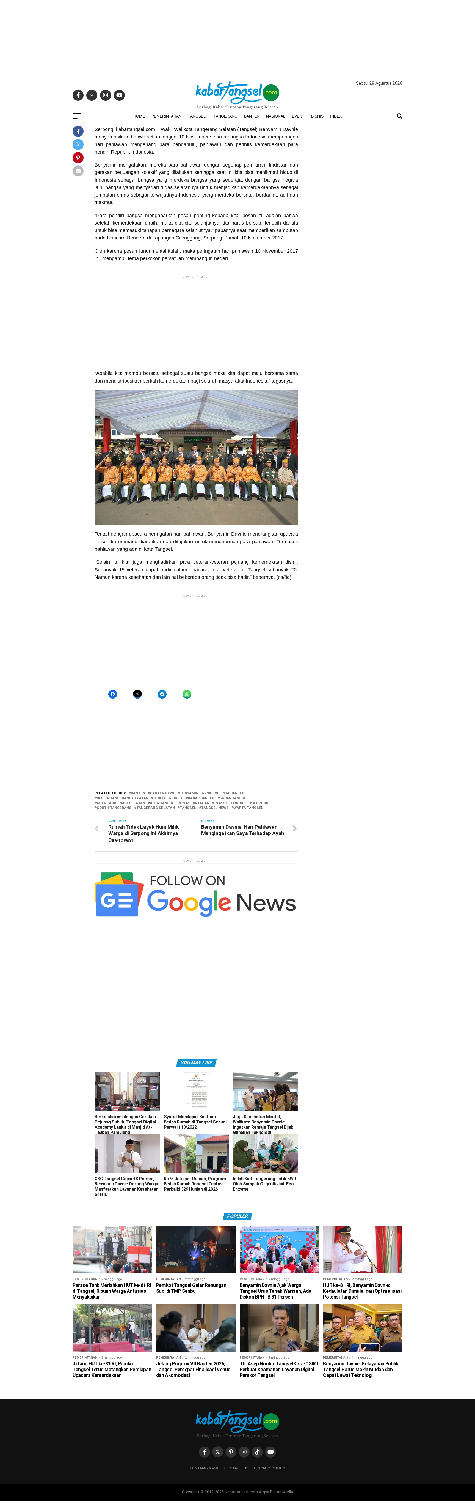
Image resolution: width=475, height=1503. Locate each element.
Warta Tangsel (248, 808)
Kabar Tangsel (234, 798)
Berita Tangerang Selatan (122, 798)
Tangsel (197, 116)
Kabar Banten (201, 798)
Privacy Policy (269, 1468)
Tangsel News (215, 808)
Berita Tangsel (168, 798)
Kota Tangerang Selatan (121, 803)
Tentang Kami (204, 1468)
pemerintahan (195, 803)
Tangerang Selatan (155, 808)
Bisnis (317, 116)
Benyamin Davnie (196, 793)
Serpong (260, 803)
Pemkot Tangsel (230, 803)
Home (139, 116)
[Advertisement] (237, 38)
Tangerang (226, 116)
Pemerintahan (166, 116)
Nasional (275, 116)
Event (298, 116)
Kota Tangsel (163, 803)
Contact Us (236, 1468)
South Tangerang (114, 808)
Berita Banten (231, 793)
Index (336, 116)
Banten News (162, 793)
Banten (251, 116)
